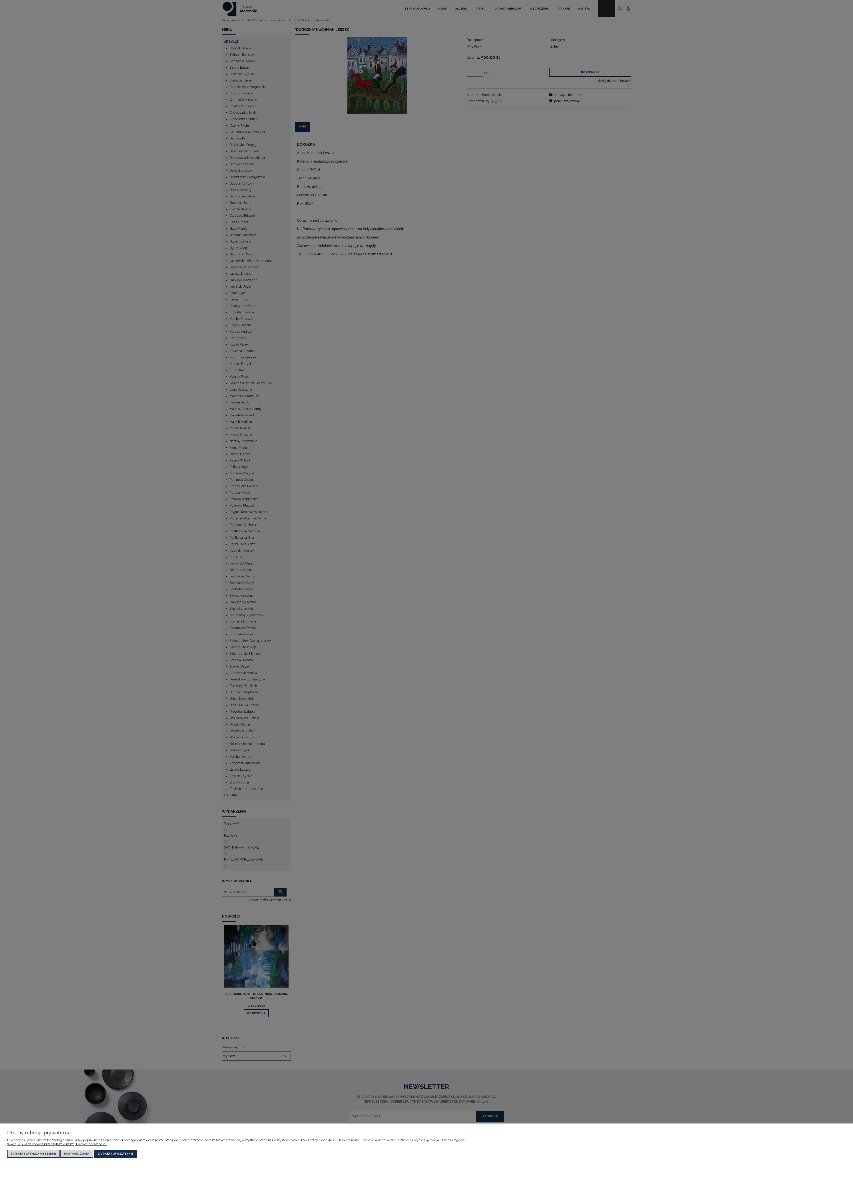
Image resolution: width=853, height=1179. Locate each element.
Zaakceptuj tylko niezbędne (33, 1153)
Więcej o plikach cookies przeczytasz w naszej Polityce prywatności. (57, 1144)
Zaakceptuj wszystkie (115, 1153)
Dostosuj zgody (77, 1153)
